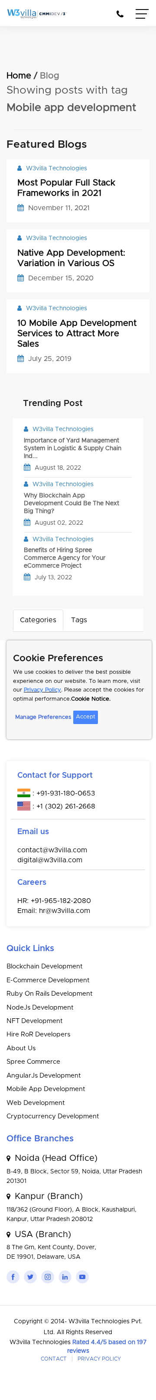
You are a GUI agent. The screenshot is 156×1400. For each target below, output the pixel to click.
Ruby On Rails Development (49, 994)
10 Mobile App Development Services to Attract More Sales (76, 333)
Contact (54, 1358)
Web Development (35, 1103)
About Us (21, 1048)
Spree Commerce (33, 1062)
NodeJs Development (40, 1007)
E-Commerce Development (48, 980)
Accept (85, 717)
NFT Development (34, 1021)
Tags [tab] (79, 620)
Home (18, 75)
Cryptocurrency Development (52, 1116)
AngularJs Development (43, 1075)
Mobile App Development (45, 1089)
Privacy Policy (42, 690)
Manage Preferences (43, 717)
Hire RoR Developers (38, 1034)
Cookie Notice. (90, 699)
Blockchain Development (44, 966)
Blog (49, 75)
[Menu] (143, 15)
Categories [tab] (38, 620)
